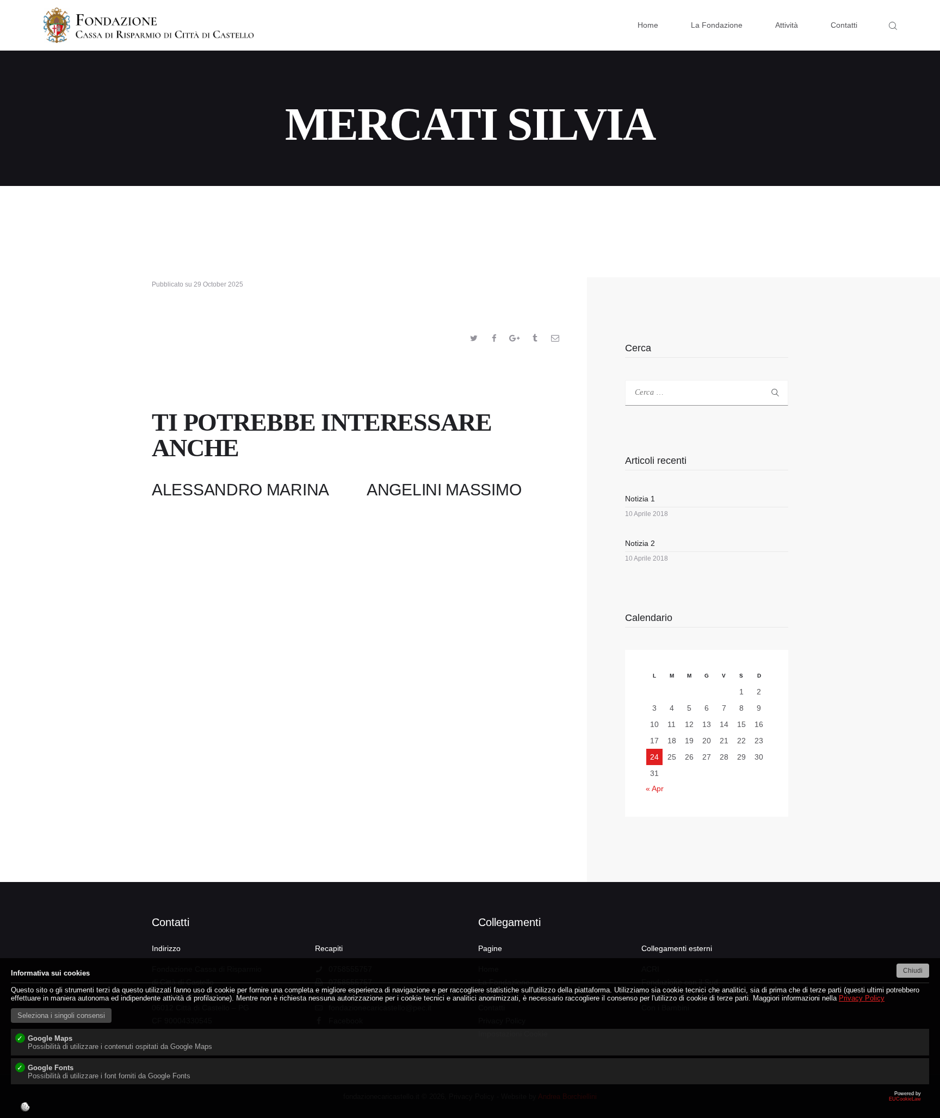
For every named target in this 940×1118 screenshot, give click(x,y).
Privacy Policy (862, 998)
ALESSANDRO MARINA (240, 490)
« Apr (655, 788)
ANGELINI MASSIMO (444, 490)
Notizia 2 (640, 543)
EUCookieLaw (685, 1104)
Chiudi (913, 970)
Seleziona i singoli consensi (61, 1015)
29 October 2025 (218, 284)
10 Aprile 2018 (646, 514)
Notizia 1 (640, 498)
